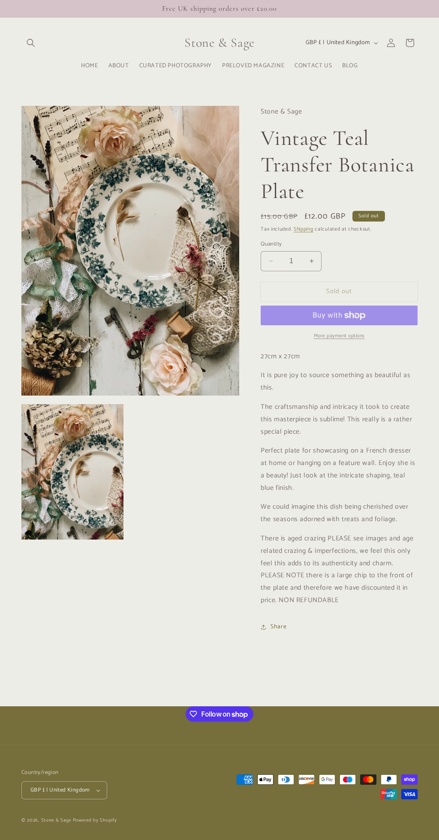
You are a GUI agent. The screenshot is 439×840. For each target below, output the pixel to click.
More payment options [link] (339, 336)
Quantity (271, 244)
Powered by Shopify (95, 820)
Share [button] (278, 627)
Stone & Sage (57, 820)
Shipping (303, 229)
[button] (30, 42)
